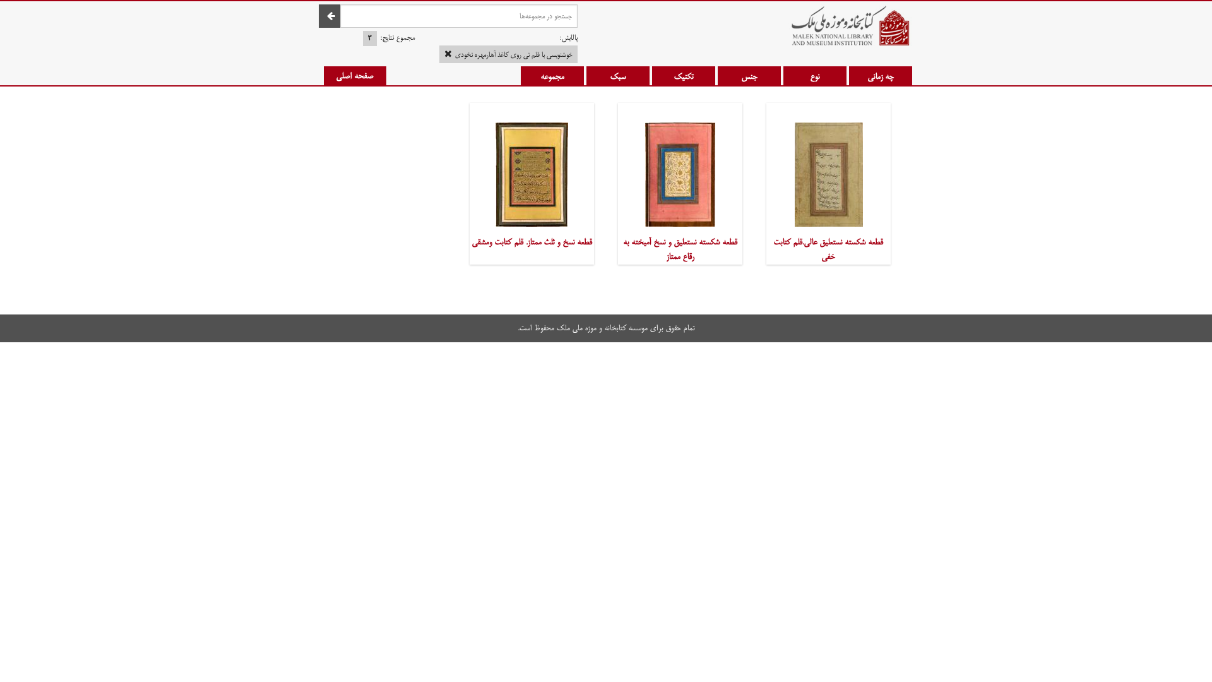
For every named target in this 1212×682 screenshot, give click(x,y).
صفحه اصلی (355, 76)
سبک (618, 76)
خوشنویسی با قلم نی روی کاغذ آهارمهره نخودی (514, 55)
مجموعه (552, 76)
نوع (815, 76)
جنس (750, 76)
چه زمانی (881, 76)
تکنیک (684, 76)
